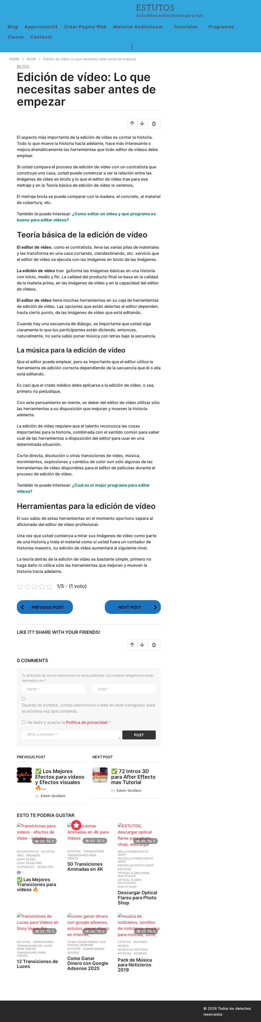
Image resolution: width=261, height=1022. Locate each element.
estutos (48, 851)
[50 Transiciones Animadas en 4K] (88, 835)
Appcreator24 (41, 26)
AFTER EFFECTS (28, 851)
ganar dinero (94, 948)
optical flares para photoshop (133, 875)
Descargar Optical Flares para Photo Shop (137, 897)
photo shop (127, 886)
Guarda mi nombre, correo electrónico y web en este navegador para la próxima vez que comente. (88, 708)
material (141, 941)
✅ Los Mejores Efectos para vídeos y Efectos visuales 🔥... (59, 779)
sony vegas (26, 859)
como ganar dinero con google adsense (86, 943)
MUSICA (123, 945)
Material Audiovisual (138, 26)
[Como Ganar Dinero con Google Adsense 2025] (88, 925)
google (73, 952)
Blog (13, 26)
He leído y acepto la (69, 722)
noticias (124, 953)
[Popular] (76, 825)
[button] (132, 47)
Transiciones (93, 851)
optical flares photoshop (129, 881)
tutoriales (25, 866)
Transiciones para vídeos (81, 857)
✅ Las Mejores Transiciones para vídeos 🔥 (36, 884)
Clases (16, 37)
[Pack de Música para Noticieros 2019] (139, 925)
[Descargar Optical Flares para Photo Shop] (139, 835)
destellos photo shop (136, 865)
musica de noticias (133, 949)
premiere (33, 855)
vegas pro (45, 866)
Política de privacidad (87, 722)
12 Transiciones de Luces (37, 964)
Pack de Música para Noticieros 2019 (135, 965)
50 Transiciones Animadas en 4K (85, 866)
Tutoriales (186, 26)
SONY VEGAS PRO (29, 863)
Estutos (155, 8)
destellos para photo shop (135, 860)
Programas (221, 26)
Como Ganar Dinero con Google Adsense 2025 (87, 963)
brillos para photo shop (133, 853)
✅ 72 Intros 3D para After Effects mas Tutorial (133, 776)
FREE (20, 855)
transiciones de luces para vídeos (34, 947)
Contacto (41, 37)
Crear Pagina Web (85, 26)
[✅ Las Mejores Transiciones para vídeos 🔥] (38, 835)
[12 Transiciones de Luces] (38, 925)
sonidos (140, 953)
